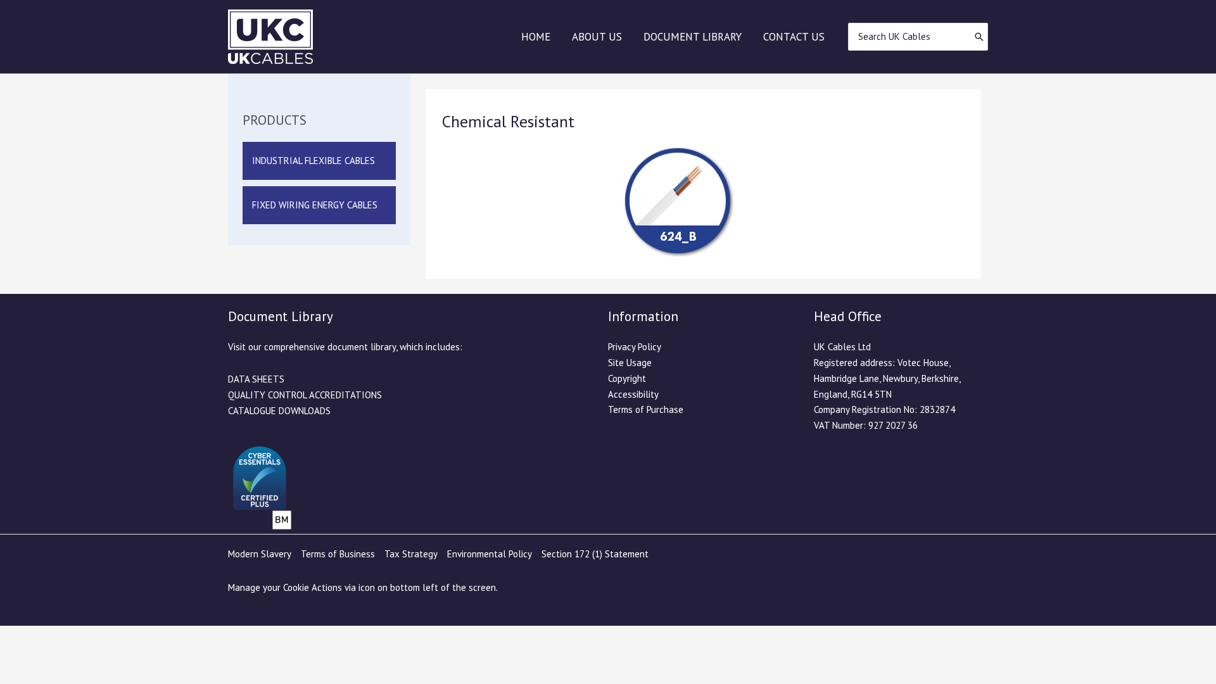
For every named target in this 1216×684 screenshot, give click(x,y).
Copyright (627, 378)
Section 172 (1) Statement (595, 554)
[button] (319, 161)
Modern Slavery (259, 554)
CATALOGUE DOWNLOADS (279, 411)
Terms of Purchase (645, 409)
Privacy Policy (634, 347)
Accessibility (633, 394)
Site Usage (630, 363)
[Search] (979, 37)
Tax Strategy (411, 554)
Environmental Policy (489, 554)
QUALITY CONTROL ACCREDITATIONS (305, 395)
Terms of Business (338, 554)
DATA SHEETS (256, 379)
